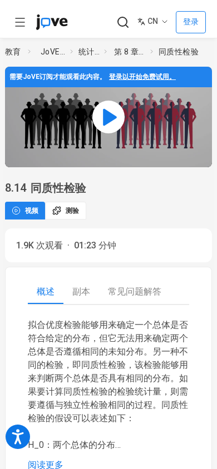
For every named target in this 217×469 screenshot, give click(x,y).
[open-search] (123, 22)
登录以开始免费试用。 (142, 77)
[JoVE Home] (52, 22)
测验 (72, 210)
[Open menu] (20, 22)
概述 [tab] (46, 291)
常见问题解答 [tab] (134, 291)
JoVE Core (53, 51)
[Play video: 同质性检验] (108, 117)
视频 (31, 210)
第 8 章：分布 (130, 51)
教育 (13, 51)
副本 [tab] (81, 291)
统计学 (89, 51)
